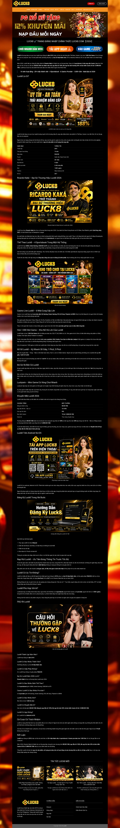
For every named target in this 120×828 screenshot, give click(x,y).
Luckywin (19, 386)
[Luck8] (21, 3)
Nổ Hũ (56, 9)
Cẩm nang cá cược (88, 9)
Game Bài (67, 9)
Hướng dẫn (34, 9)
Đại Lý (73, 9)
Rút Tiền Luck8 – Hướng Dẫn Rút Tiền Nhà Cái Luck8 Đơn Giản (89, 783)
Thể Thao (46, 9)
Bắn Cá (62, 9)
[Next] (103, 780)
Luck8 (19, 808)
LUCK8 (28, 9)
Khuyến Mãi (79, 9)
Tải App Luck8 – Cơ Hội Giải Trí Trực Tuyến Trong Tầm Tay (60, 783)
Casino (40, 9)
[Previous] (17, 780)
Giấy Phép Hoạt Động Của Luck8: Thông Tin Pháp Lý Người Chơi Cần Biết (31, 783)
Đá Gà (52, 9)
